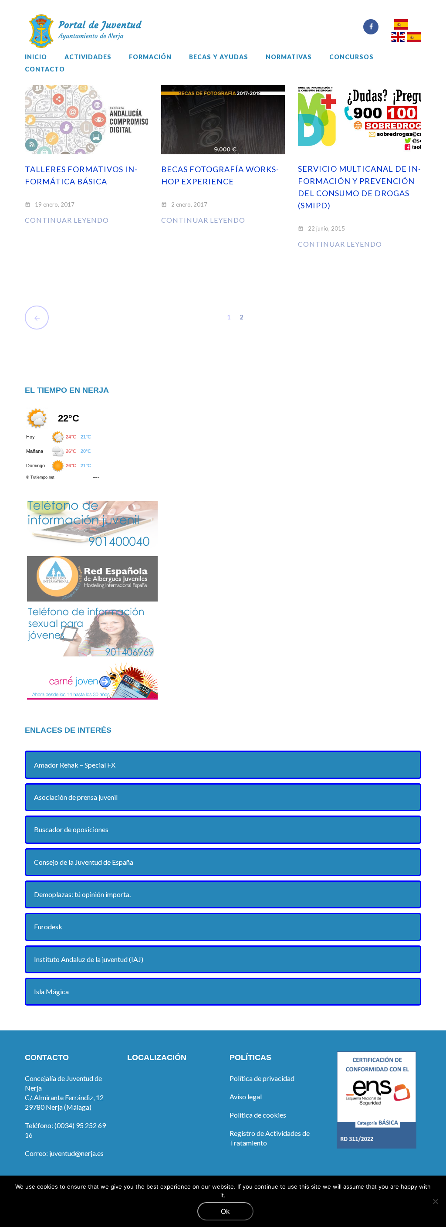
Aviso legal (246, 1096)
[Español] (401, 25)
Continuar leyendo (67, 220)
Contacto (45, 69)
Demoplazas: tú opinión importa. (82, 894)
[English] (398, 38)
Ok (225, 1211)
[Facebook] (370, 26)
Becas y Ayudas (218, 57)
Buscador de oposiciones (71, 829)
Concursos (351, 57)
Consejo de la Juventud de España (83, 862)
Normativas (289, 57)
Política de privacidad (262, 1078)
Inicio (36, 57)
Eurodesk (48, 926)
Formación (150, 57)
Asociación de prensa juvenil (76, 797)
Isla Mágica (51, 991)
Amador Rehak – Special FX (74, 765)
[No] (435, 1201)
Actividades (88, 57)
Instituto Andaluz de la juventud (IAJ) (88, 959)
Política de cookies (258, 1115)
